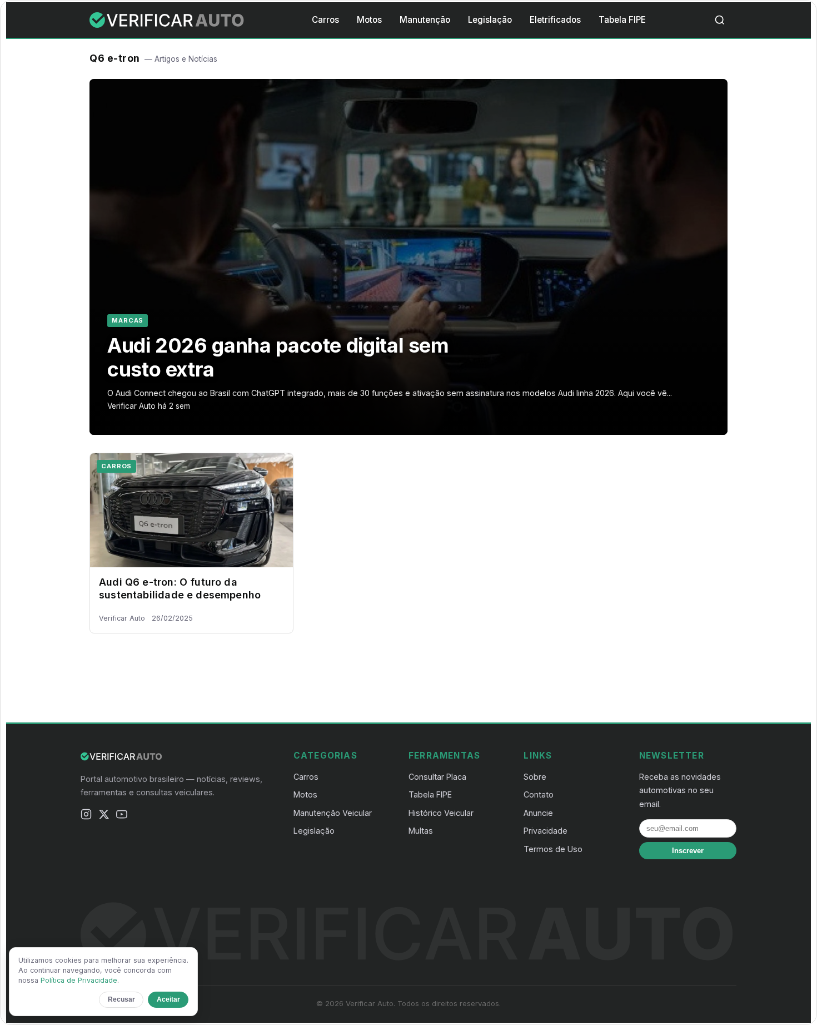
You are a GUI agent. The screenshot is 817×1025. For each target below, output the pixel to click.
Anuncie (538, 813)
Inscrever (688, 850)
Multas (421, 830)
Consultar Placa (437, 776)
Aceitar (168, 999)
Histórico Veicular (441, 813)
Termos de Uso (553, 849)
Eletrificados (555, 19)
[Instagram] (86, 816)
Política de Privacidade (79, 980)
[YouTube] (121, 816)
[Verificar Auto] (167, 20)
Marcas (127, 320)
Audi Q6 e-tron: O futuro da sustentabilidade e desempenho (180, 588)
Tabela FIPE (622, 19)
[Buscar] (720, 20)
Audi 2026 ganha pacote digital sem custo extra (278, 357)
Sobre (535, 776)
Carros (325, 19)
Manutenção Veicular (332, 813)
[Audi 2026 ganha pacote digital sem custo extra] (408, 257)
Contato (539, 794)
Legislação (490, 19)
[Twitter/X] (103, 816)
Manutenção (425, 19)
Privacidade (545, 830)
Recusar (121, 999)
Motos (369, 19)
